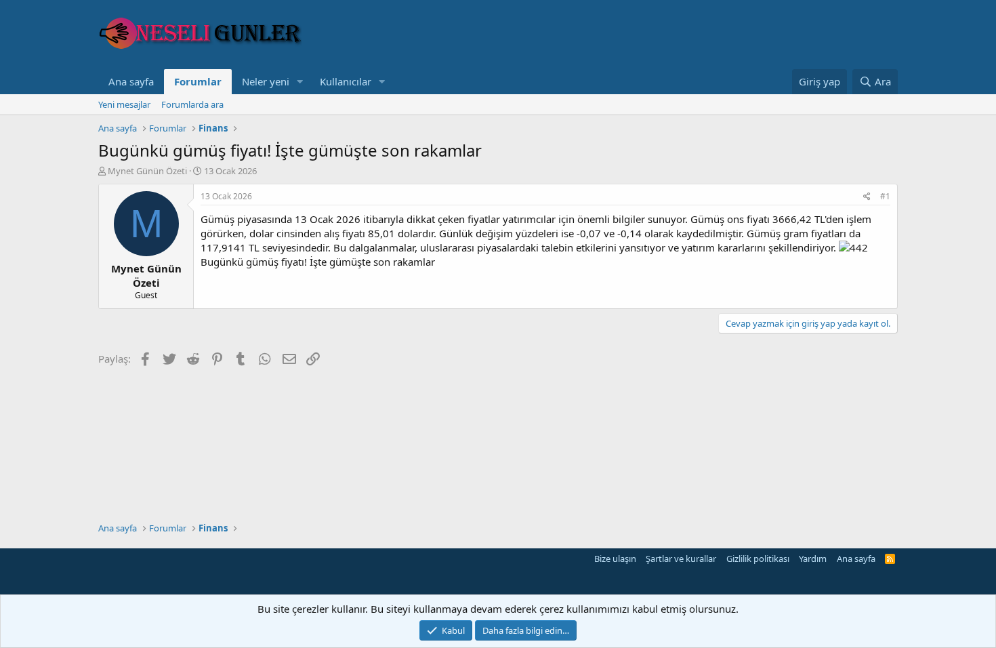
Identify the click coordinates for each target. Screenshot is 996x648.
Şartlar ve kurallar (681, 558)
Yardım (813, 558)
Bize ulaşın (615, 558)
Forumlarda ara (192, 104)
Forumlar (198, 81)
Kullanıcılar (345, 81)
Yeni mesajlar (124, 104)
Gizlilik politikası (757, 558)
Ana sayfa (131, 81)
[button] (300, 81)
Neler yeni (265, 81)
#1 (885, 196)
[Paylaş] (866, 197)
